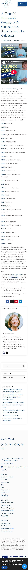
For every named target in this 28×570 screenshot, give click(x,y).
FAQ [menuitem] (2, 487)
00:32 (3, 127)
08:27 (3, 184)
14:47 (3, 232)
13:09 (3, 225)
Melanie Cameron (7, 40)
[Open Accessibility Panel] (24, 566)
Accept (4, 567)
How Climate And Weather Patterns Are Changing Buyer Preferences (12, 418)
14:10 (3, 229)
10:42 (3, 202)
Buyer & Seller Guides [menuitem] (7, 510)
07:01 (3, 180)
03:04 (3, 152)
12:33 (3, 221)
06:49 (3, 174)
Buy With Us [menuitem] (4, 500)
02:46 (3, 149)
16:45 (3, 243)
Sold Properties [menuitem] (6, 525)
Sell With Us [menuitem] (4, 520)
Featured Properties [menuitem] (7, 508)
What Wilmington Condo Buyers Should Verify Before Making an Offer (13, 405)
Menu (23, 4)
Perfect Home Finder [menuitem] (7, 502)
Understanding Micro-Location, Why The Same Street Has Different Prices (13, 397)
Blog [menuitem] (2, 484)
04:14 (3, 163)
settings (20, 564)
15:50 (3, 236)
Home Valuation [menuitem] (6, 523)
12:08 (3, 215)
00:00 (3, 123)
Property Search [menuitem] (6, 505)
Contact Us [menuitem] (4, 492)
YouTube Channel (18, 275)
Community (16, 40)
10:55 (3, 206)
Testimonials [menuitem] (5, 482)
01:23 (3, 134)
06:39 (3, 171)
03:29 (3, 156)
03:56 (3, 160)
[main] (14, 215)
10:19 (3, 198)
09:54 (3, 195)
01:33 (3, 138)
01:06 (3, 131)
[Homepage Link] (7, 4)
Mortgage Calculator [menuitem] (7, 513)
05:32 (3, 167)
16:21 (3, 240)
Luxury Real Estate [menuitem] (7, 477)
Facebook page (13, 277)
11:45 (3, 209)
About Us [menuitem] (4, 474)
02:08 (3, 145)
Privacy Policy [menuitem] (5, 490)
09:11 (3, 188)
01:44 (3, 141)
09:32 (3, 191)
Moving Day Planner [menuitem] (7, 531)
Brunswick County (12, 89)
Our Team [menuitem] (4, 479)
